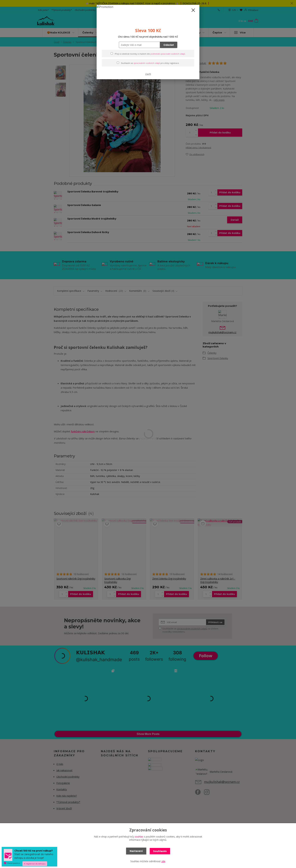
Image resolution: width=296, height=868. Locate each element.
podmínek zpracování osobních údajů (167, 53)
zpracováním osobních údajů (146, 63)
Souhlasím (160, 851)
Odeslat (168, 44)
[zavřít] (193, 10)
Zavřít (148, 74)
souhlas (139, 836)
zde (163, 861)
